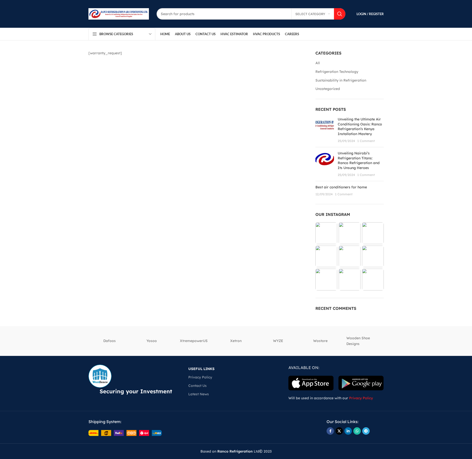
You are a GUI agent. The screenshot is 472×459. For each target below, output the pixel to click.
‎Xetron (236, 341)
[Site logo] (118, 13)
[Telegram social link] (366, 431)
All (317, 63)
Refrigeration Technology (336, 71)
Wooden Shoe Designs (358, 341)
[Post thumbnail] (324, 130)
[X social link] (339, 431)
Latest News (198, 394)
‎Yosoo (151, 341)
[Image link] (125, 432)
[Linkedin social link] (348, 431)
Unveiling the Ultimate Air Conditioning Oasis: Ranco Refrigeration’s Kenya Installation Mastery (360, 126)
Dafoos (109, 341)
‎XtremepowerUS (194, 341)
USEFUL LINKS (201, 369)
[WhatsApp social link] (357, 431)
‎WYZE (278, 341)
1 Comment (366, 141)
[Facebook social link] (330, 431)
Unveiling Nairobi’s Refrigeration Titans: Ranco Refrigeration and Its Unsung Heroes (359, 160)
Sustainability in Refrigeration (340, 80)
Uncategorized (327, 88)
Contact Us (197, 385)
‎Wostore (320, 341)
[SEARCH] (339, 14)
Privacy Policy (200, 377)
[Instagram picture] (326, 233)
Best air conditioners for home (341, 187)
